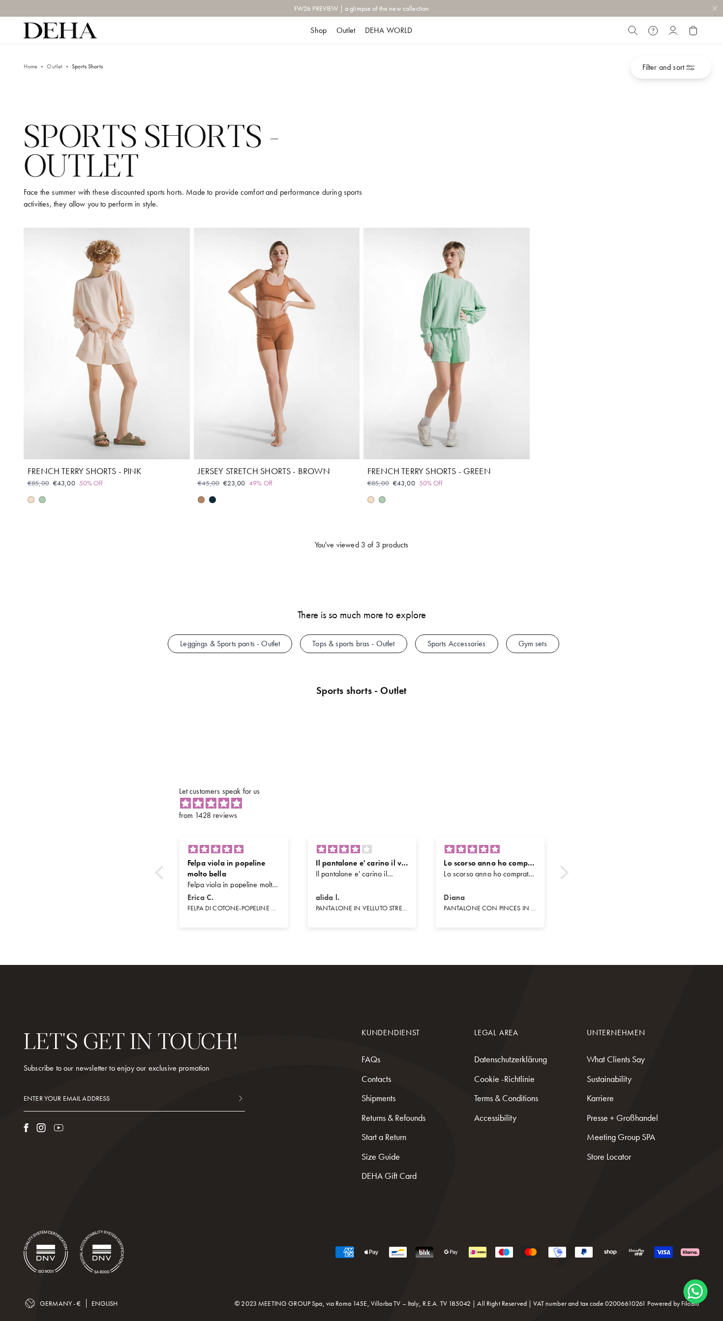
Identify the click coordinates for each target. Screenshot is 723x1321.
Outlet (54, 66)
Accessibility (495, 1117)
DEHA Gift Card (389, 1175)
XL (142, 446)
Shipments (378, 1098)
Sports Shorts (87, 66)
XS (71, 446)
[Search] (633, 30)
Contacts (376, 1078)
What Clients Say (616, 1059)
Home (30, 66)
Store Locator (609, 1156)
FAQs (371, 1059)
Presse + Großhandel (622, 1117)
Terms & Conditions (506, 1098)
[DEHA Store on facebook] (26, 1127)
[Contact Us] (653, 30)
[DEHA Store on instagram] (41, 1127)
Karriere (600, 1098)
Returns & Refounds (393, 1117)
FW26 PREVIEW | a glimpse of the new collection (361, 8)
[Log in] (673, 30)
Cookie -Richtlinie (504, 1078)
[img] (366, 803)
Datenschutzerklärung (510, 1059)
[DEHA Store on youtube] (58, 1127)
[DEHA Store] (60, 30)
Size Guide (381, 1156)
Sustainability (609, 1078)
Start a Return (384, 1136)
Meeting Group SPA (621, 1136)
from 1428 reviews (208, 815)
